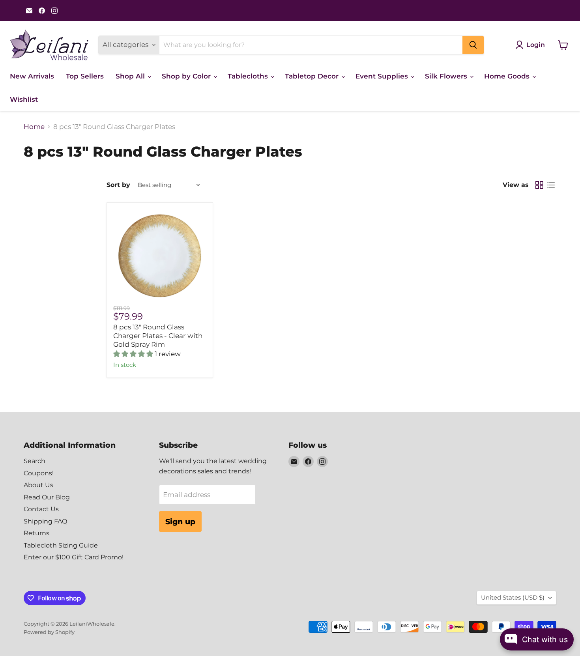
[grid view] (539, 185)
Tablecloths (249, 76)
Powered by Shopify (49, 632)
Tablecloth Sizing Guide (61, 545)
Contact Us (41, 509)
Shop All (131, 76)
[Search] (473, 45)
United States (512, 597)
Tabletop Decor (313, 76)
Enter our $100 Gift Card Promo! (73, 557)
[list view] (551, 185)
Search (34, 461)
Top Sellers (85, 76)
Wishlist (24, 99)
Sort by (118, 185)
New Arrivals (32, 76)
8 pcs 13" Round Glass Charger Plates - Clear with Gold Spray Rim (157, 336)
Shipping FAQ (45, 521)
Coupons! (39, 473)
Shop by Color (187, 76)
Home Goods (507, 76)
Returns (36, 533)
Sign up (180, 521)
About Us (38, 485)
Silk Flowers (447, 76)
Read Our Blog (47, 497)
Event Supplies (382, 76)
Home (34, 127)
